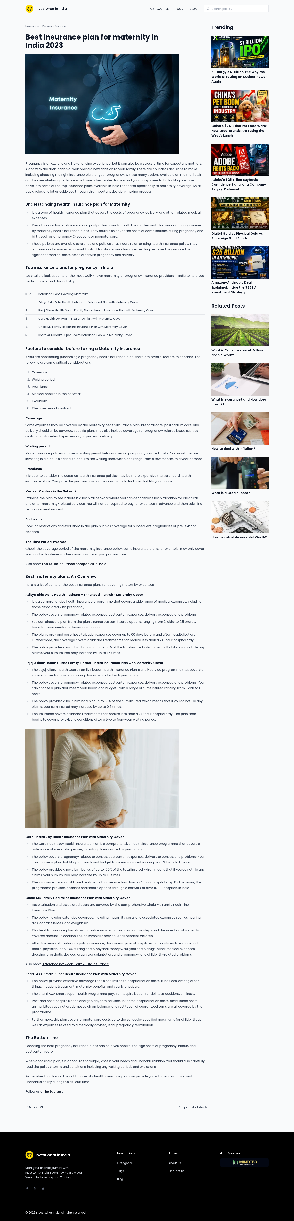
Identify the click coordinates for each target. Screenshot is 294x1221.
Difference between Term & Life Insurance (75, 964)
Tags (179, 9)
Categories (159, 9)
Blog (194, 9)
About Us (175, 1163)
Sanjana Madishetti (193, 1107)
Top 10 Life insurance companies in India (74, 564)
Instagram (53, 1091)
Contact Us (176, 1171)
